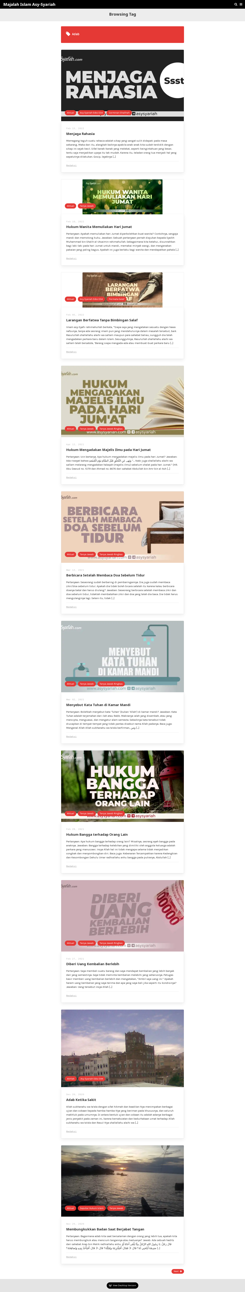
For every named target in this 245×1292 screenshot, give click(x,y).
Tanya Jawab (87, 206)
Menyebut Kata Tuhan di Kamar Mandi (98, 705)
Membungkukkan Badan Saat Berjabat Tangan (105, 1229)
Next (176, 1271)
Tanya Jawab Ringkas (111, 428)
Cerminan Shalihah (119, 112)
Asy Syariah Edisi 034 (91, 112)
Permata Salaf (116, 299)
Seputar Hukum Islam (92, 1208)
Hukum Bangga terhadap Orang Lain (97, 834)
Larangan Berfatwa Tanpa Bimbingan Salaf (102, 320)
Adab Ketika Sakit (81, 1099)
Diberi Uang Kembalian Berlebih (92, 964)
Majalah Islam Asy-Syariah (29, 4)
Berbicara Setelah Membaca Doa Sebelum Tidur (105, 575)
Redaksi (71, 165)
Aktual (70, 112)
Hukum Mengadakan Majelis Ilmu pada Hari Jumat (108, 449)
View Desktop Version (124, 1285)
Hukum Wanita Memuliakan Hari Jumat (99, 226)
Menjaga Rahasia (80, 133)
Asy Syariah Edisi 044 (91, 1078)
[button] (241, 4)
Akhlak (70, 1078)
